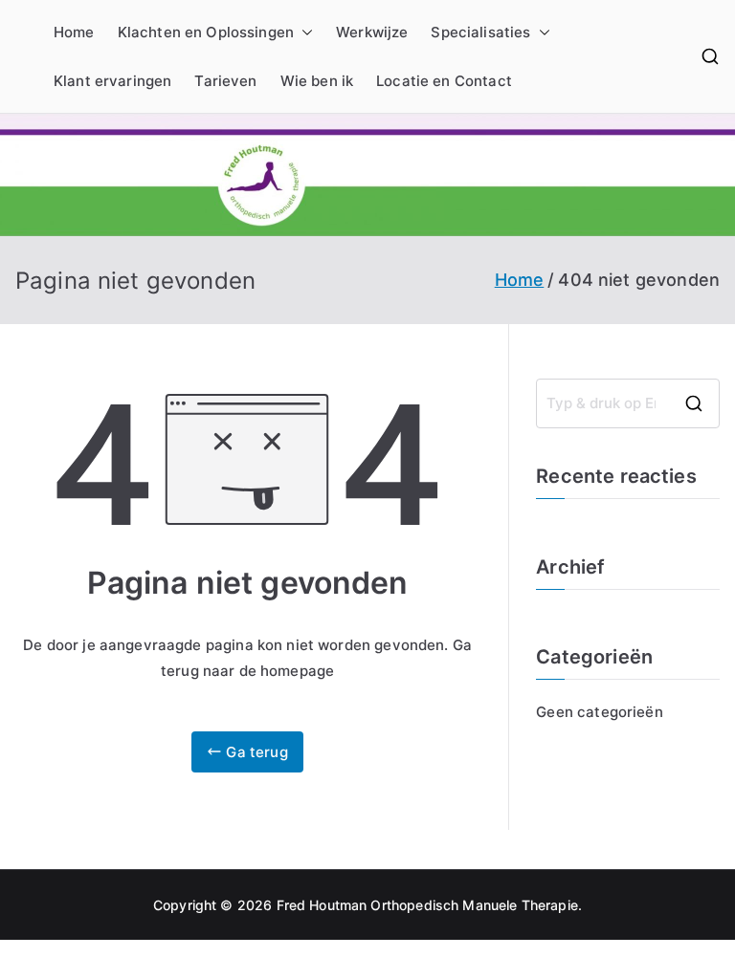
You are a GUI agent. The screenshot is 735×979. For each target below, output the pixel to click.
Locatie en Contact (444, 81)
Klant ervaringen (112, 81)
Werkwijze (372, 32)
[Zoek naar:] (628, 403)
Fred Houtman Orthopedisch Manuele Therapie (427, 905)
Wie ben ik (317, 81)
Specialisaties (480, 32)
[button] (303, 32)
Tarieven (225, 81)
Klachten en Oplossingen (206, 32)
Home (74, 32)
